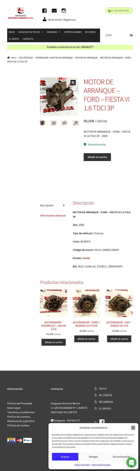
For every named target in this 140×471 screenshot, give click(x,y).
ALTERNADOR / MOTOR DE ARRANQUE (54, 57)
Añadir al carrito (97, 157)
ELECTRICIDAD (26, 57)
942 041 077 (73, 420)
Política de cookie (82, 464)
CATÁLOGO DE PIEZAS (29, 32)
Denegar (93, 456)
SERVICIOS (52, 32)
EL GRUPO (14, 38)
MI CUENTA (90, 32)
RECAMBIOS (106, 401)
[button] (133, 427)
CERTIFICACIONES (73, 32)
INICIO (12, 32)
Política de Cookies (18, 425)
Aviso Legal (13, 407)
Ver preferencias (121, 456)
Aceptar (65, 456)
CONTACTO (27, 38)
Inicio (13, 57)
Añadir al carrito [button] (53, 342)
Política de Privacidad (101, 464)
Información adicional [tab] (53, 215)
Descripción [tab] (47, 205)
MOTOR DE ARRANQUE (86, 57)
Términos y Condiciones (21, 412)
